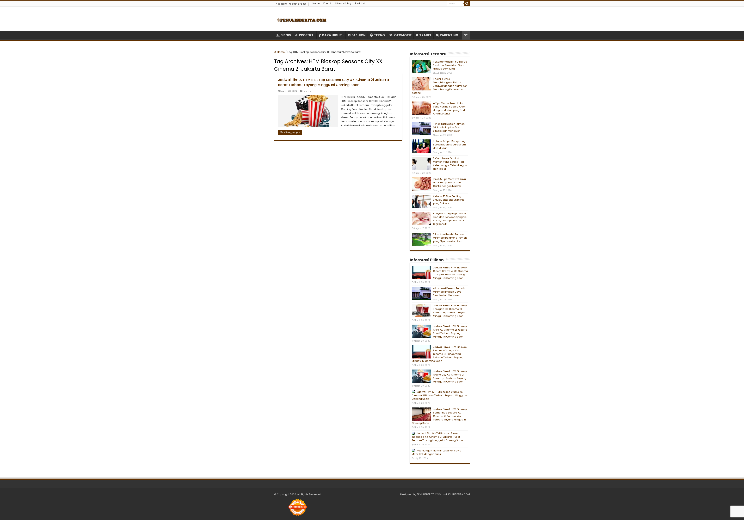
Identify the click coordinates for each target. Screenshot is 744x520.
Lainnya (306, 91)
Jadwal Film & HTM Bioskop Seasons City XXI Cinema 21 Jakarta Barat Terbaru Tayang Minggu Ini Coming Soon (333, 82)
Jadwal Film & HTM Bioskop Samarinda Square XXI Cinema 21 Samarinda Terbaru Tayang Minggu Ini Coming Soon (439, 416)
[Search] (467, 3)
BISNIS (286, 35)
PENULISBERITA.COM (429, 494)
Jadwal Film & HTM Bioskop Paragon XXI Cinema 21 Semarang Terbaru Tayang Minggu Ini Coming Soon (450, 311)
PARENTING (449, 35)
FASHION (358, 35)
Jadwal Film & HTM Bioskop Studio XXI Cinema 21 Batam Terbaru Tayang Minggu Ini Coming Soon (440, 395)
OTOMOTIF (403, 35)
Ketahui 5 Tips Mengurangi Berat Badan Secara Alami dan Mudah (449, 144)
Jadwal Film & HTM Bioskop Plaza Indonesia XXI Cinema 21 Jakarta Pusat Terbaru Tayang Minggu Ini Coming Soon (437, 436)
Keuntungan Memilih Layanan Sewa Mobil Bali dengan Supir (436, 452)
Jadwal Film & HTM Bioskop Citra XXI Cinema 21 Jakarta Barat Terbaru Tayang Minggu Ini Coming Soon (450, 331)
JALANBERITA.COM (458, 494)
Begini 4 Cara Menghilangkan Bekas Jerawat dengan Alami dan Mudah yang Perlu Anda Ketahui (440, 86)
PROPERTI (306, 35)
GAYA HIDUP (332, 35)
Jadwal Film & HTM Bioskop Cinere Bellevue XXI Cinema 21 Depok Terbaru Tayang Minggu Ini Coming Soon (450, 273)
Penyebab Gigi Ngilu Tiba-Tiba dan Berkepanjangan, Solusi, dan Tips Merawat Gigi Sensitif (450, 219)
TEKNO (379, 35)
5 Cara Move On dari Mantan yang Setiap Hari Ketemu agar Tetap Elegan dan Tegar (450, 163)
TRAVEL (425, 35)
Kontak (327, 3)
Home (316, 3)
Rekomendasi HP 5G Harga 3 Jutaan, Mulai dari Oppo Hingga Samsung (450, 65)
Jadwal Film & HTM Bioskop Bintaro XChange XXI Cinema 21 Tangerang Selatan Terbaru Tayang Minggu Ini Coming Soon (439, 354)
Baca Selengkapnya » (290, 132)
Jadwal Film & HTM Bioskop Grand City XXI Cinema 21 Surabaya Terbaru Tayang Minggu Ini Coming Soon (450, 376)
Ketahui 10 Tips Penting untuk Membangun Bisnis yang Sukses (448, 199)
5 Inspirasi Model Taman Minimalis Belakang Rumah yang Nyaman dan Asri (450, 237)
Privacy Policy (343, 3)
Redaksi (360, 3)
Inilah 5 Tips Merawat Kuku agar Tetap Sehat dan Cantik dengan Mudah (449, 182)
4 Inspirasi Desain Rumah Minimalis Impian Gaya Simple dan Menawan (449, 127)
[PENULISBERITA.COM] (301, 18)
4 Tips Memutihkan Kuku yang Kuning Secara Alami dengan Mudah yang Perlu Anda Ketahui (449, 108)
